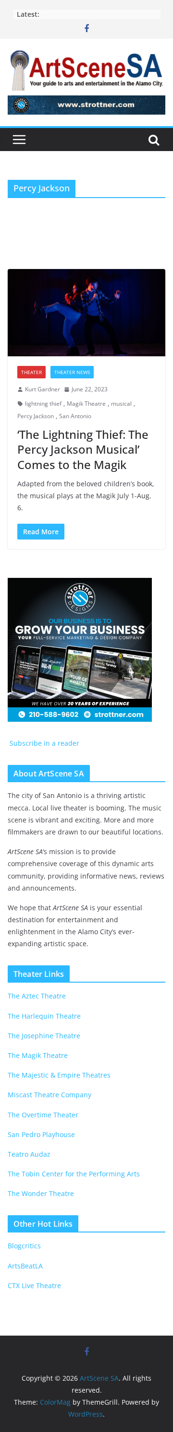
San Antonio (75, 416)
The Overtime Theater (43, 1114)
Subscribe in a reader (43, 743)
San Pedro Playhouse (41, 1134)
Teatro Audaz (29, 1154)
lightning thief (43, 403)
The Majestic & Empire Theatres (59, 1075)
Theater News (72, 372)
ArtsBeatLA (25, 1265)
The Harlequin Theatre (44, 1016)
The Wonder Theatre (41, 1193)
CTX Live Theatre (34, 1285)
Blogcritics (24, 1245)
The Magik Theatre (38, 1055)
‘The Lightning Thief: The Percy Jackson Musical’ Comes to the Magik (82, 449)
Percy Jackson (35, 416)
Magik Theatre (86, 403)
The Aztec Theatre (37, 995)
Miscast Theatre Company (49, 1094)
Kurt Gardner (42, 389)
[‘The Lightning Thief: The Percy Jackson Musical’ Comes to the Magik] (86, 313)
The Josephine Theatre (44, 1035)
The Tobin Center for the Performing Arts (74, 1173)
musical (121, 403)
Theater (31, 372)
